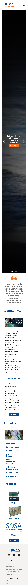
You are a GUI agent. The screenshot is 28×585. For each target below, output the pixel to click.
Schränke (8, 564)
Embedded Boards (10, 455)
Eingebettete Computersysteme (14, 569)
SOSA (7, 583)
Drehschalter (11, 476)
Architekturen (14, 578)
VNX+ (7, 580)
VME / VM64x (9, 582)
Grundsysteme (12, 451)
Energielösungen (10, 572)
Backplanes (10, 443)
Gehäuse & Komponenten (12, 468)
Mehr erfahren (14, 145)
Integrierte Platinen (11, 568)
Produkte (14, 560)
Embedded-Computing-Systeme (11, 461)
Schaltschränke (12, 447)
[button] (23, 5)
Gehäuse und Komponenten (13, 571)
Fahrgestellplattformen (12, 566)
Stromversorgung (13, 473)
